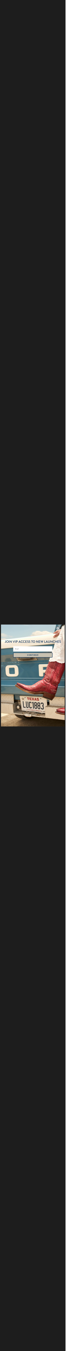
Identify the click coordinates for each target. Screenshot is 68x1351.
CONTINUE (32, 655)
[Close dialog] (57, 628)
